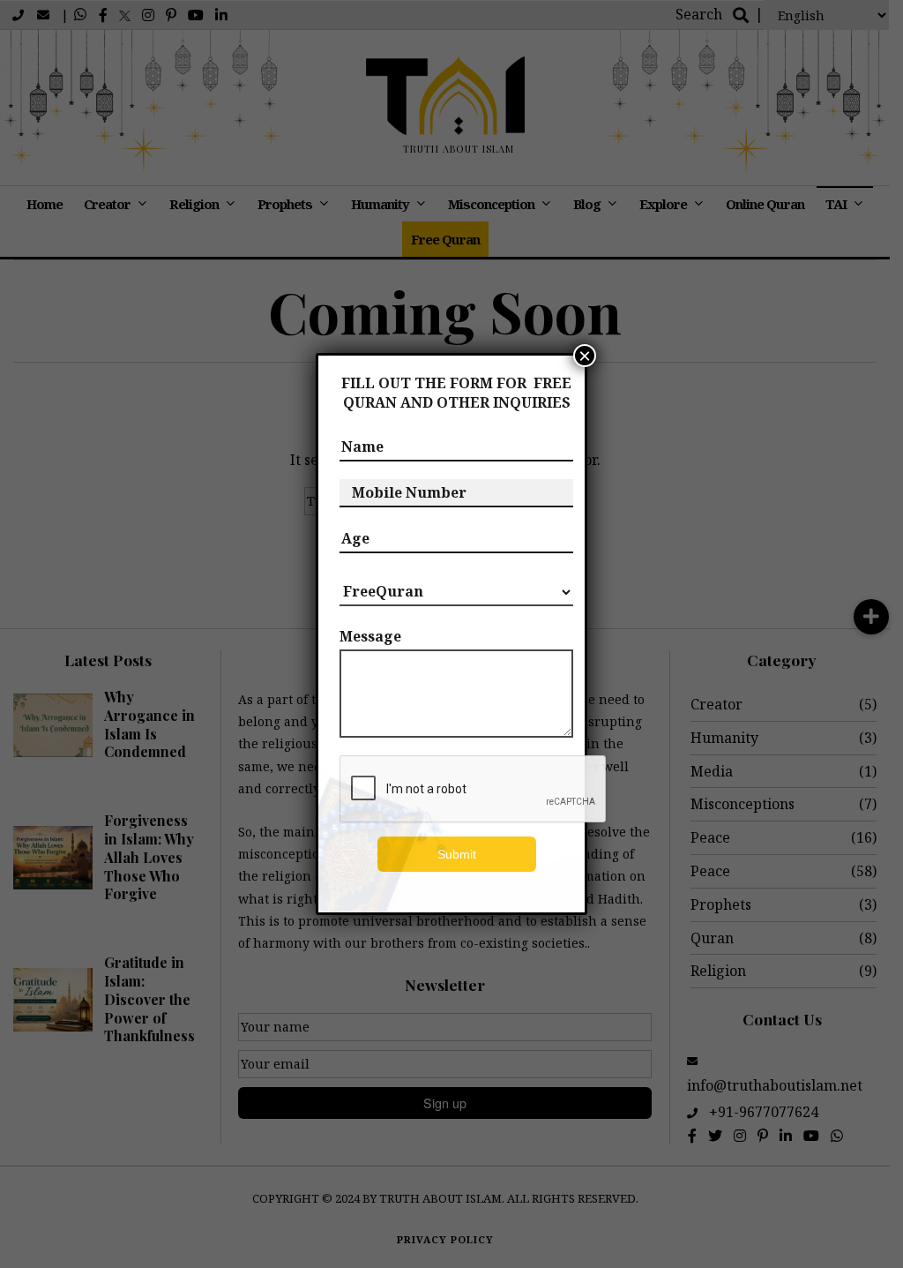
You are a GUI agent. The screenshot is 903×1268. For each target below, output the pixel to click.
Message (370, 636)
